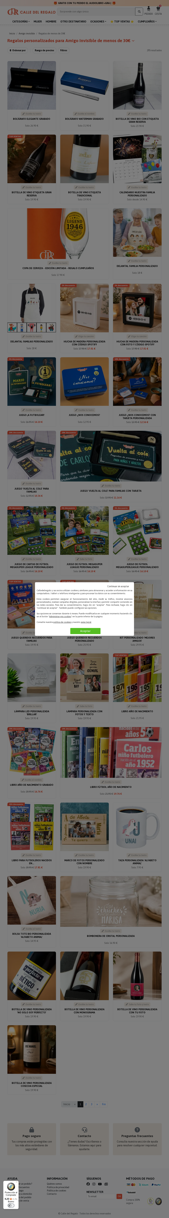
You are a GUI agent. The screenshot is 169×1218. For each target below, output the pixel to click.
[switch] (11, 1205)
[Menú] (17, 1183)
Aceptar (85, 631)
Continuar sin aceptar (118, 586)
